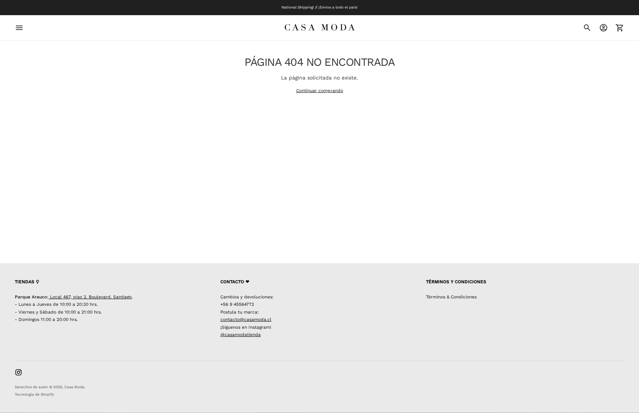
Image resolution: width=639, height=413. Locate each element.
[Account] (603, 28)
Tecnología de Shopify (34, 394)
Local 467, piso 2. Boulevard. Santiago (90, 296)
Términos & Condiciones (451, 296)
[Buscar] (587, 28)
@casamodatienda (240, 334)
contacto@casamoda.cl (245, 319)
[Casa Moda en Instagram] (18, 372)
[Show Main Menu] (19, 28)
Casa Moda (74, 387)
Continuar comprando (319, 90)
